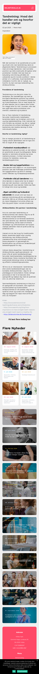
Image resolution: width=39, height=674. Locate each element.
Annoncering (19, 658)
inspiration (6, 31)
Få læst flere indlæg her (19, 319)
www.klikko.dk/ (21, 648)
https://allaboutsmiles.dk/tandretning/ (18, 314)
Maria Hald (17, 27)
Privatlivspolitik (22, 671)
